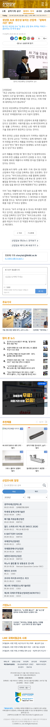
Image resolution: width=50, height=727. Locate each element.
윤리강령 (34, 661)
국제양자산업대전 (12, 541)
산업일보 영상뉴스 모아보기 (24, 240)
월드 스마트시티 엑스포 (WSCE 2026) (21, 526)
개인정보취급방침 (9, 664)
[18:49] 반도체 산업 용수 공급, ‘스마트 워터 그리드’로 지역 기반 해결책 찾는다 (28, 15)
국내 (13, 491)
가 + (44, 38)
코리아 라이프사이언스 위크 (16, 578)
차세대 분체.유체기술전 (14, 511)
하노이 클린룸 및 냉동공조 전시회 (19, 563)
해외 (36, 491)
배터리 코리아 (10, 570)
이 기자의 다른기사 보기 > (14, 258)
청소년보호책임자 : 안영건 (25, 664)
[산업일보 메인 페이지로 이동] (8, 3)
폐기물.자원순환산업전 (14, 518)
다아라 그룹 (23, 687)
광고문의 (21, 667)
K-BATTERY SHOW (13, 533)
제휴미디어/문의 (41, 664)
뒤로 (20, 233)
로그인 (40, 291)
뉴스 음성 (23, 43)
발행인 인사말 (16, 661)
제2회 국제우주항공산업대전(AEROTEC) (22, 592)
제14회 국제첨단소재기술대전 (17, 585)
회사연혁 (26, 661)
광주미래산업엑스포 (13, 504)
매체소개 (6, 661)
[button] (28, 38)
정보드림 (29, 667)
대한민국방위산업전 (13, 555)
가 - (39, 38)
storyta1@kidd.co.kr (26, 255)
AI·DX (39, 10)
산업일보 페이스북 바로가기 (24, 245)
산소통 (47, 10)
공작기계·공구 (14, 10)
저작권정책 (43, 661)
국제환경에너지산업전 (14, 548)
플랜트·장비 (28, 10)
